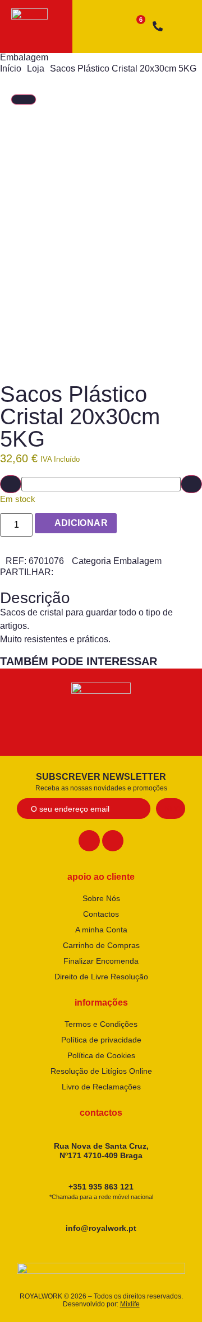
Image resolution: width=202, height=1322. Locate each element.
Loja (35, 68)
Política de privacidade (101, 1039)
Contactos (101, 913)
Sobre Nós (101, 898)
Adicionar (81, 523)
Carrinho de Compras (101, 945)
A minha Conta (101, 929)
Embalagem (24, 57)
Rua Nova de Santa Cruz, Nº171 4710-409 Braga (101, 1150)
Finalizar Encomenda (101, 960)
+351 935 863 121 (101, 1191)
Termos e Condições (101, 1024)
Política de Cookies (101, 1055)
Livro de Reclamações (101, 1086)
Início (10, 68)
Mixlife (130, 1304)
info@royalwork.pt (101, 1228)
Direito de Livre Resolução (101, 976)
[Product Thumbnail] (23, 99)
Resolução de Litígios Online (101, 1071)
